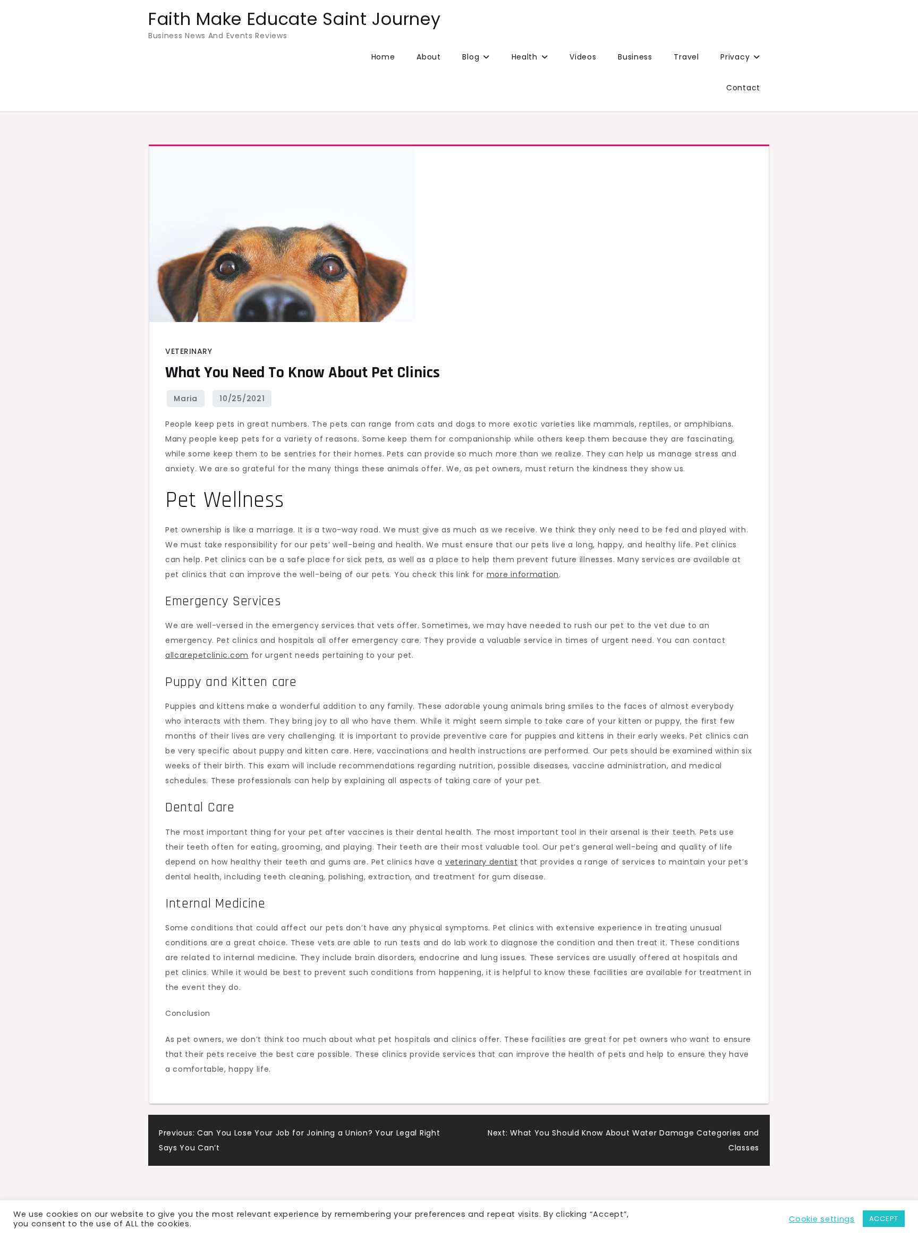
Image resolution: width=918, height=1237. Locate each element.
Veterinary (188, 351)
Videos (583, 57)
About (428, 57)
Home (383, 57)
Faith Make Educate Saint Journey (294, 19)
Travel (686, 57)
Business (635, 57)
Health (525, 57)
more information (523, 574)
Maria (186, 398)
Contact (743, 87)
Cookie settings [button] (822, 1219)
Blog (470, 57)
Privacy (735, 57)
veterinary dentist (481, 862)
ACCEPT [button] (883, 1219)
